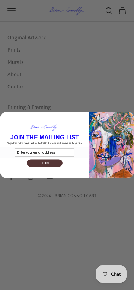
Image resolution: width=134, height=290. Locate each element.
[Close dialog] (130, 115)
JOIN (45, 163)
